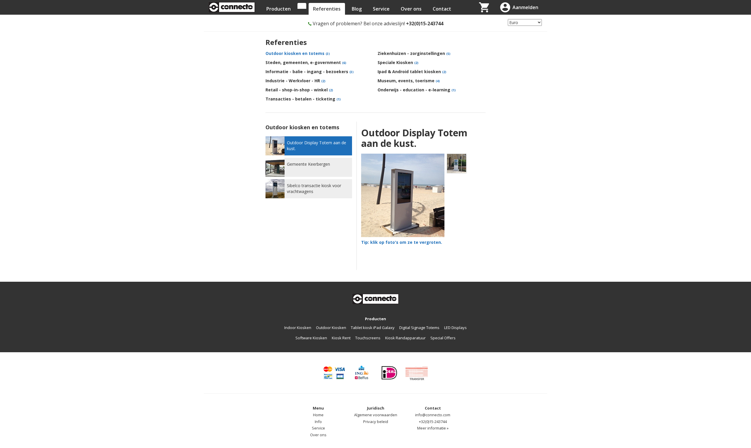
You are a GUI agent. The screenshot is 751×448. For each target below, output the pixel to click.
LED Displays (455, 327)
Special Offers (443, 337)
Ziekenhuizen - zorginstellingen (414, 53)
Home (318, 414)
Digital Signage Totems (419, 327)
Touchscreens (367, 337)
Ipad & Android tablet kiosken (412, 71)
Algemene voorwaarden (375, 414)
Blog (357, 9)
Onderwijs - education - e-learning (417, 90)
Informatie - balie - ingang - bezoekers (309, 71)
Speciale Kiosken (398, 62)
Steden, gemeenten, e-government (305, 62)
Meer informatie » (433, 428)
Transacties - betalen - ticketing (303, 99)
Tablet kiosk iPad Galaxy (373, 327)
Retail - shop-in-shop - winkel (299, 90)
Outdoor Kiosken (331, 327)
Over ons (411, 9)
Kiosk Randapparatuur (405, 337)
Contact (442, 9)
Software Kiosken (311, 337)
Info (318, 421)
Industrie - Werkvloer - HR (295, 80)
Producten (278, 9)
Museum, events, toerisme (409, 80)
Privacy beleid (375, 421)
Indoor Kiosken (297, 327)
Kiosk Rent (341, 337)
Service (381, 9)
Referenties (327, 9)
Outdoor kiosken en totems (297, 53)
